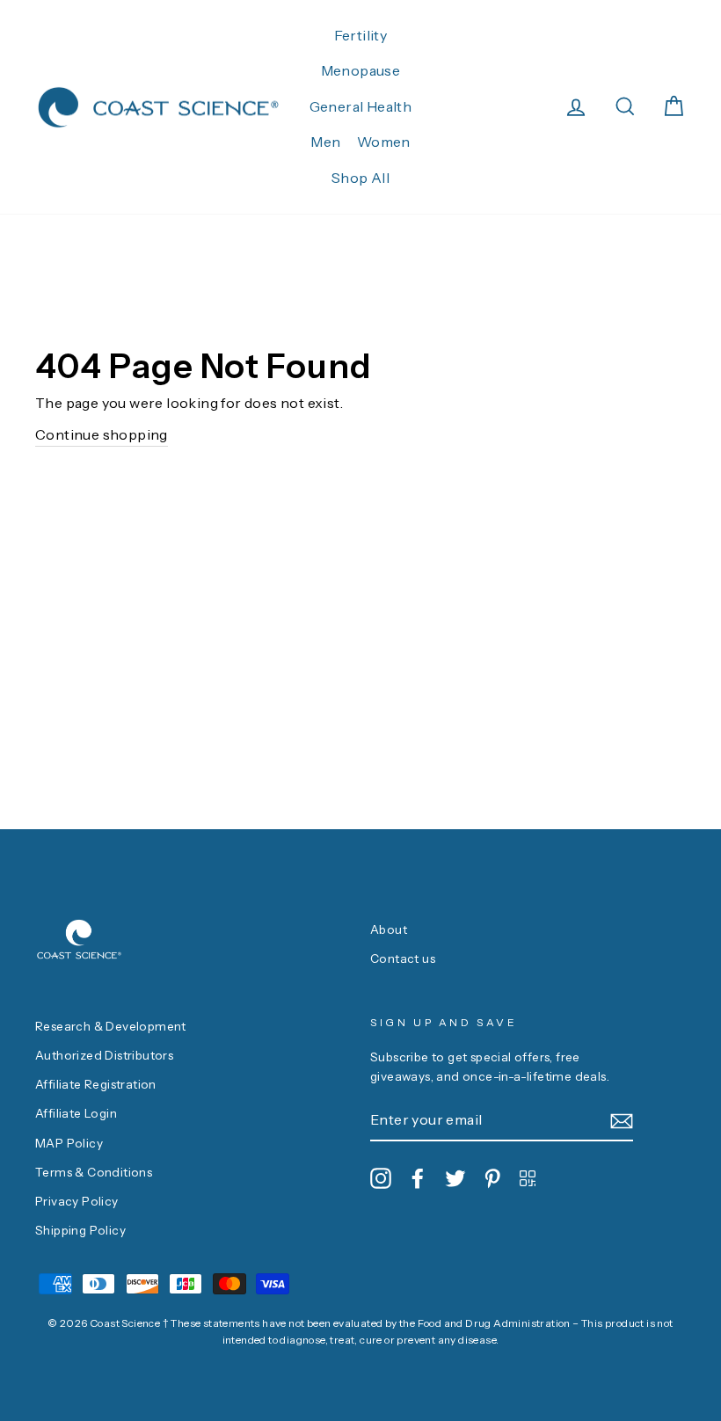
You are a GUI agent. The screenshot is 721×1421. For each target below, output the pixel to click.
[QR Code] (527, 1178)
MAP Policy (69, 1143)
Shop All (360, 177)
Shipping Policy (80, 1230)
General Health (361, 106)
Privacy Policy (77, 1201)
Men (325, 141)
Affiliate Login (76, 1113)
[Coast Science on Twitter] (455, 1178)
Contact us (402, 958)
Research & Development (110, 1026)
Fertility (361, 35)
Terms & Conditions (93, 1172)
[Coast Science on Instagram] (380, 1178)
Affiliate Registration (96, 1084)
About (388, 929)
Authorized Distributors (104, 1055)
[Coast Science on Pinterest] (492, 1178)
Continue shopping (101, 434)
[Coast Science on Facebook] (417, 1178)
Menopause (361, 70)
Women (384, 141)
